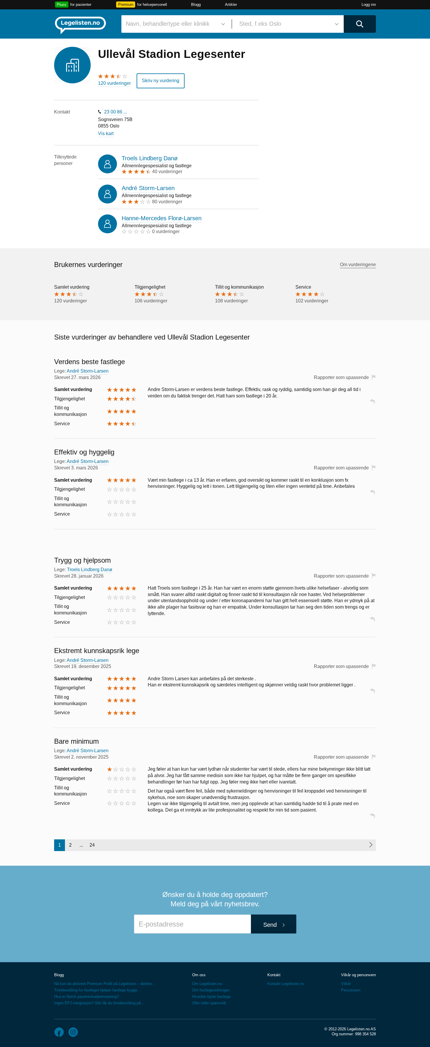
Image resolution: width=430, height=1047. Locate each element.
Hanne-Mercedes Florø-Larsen (162, 218)
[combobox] (174, 24)
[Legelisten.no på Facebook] (59, 1032)
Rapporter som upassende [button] (341, 377)
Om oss (199, 975)
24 (92, 845)
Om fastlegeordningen (210, 990)
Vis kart (105, 133)
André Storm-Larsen (148, 188)
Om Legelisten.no (207, 983)
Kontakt (274, 975)
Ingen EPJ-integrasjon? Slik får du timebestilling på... (99, 1003)
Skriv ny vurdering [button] (160, 80)
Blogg (196, 4)
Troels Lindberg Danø (150, 158)
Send (270, 925)
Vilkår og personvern (358, 975)
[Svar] (372, 404)
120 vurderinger (114, 83)
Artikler (231, 4)
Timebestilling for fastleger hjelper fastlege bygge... (97, 990)
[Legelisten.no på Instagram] (73, 1032)
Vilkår (346, 983)
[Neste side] (370, 845)
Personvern (350, 990)
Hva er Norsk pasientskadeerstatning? (86, 996)
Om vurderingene (358, 264)
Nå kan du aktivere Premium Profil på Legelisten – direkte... (104, 983)
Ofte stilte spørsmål (209, 1003)
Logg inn (369, 4)
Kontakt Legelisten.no (285, 983)
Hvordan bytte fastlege (211, 996)
